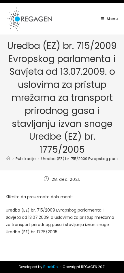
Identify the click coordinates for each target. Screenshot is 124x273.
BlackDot (51, 266)
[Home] (8, 158)
